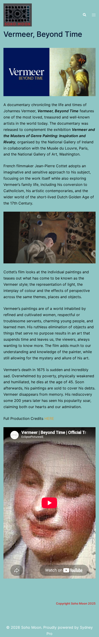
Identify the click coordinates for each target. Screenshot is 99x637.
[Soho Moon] (17, 14)
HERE (49, 418)
